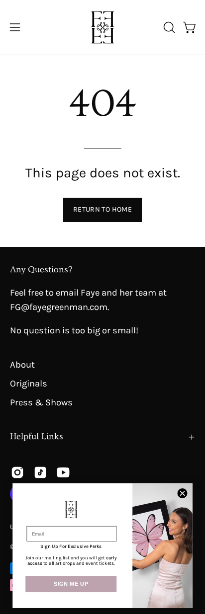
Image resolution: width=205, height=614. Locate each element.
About (22, 364)
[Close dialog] (182, 493)
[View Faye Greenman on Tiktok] (40, 472)
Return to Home (102, 209)
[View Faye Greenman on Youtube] (63, 472)
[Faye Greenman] (102, 27)
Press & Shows (41, 402)
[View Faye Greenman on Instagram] (17, 472)
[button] (168, 27)
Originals (28, 383)
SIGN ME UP (71, 584)
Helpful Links (36, 437)
